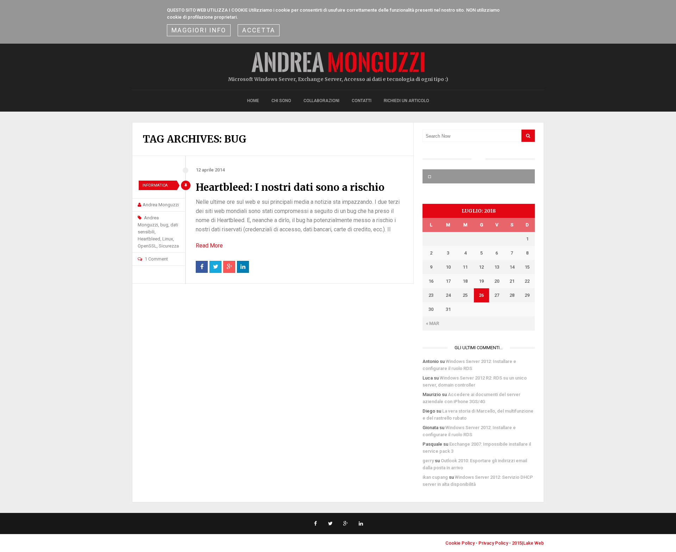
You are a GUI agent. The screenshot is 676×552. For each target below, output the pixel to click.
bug (164, 224)
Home (253, 100)
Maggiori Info (198, 30)
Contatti (361, 100)
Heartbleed (149, 239)
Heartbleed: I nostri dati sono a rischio (290, 187)
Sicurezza (169, 246)
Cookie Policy (460, 543)
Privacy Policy (493, 543)
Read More (209, 245)
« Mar (432, 323)
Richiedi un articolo (406, 100)
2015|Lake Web (528, 543)
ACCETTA (258, 30)
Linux (167, 239)
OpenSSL (147, 246)
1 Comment (156, 259)
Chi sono (281, 100)
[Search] (528, 136)
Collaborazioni (321, 100)
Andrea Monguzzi (161, 204)
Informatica (155, 185)
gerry (428, 460)
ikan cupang (435, 477)
